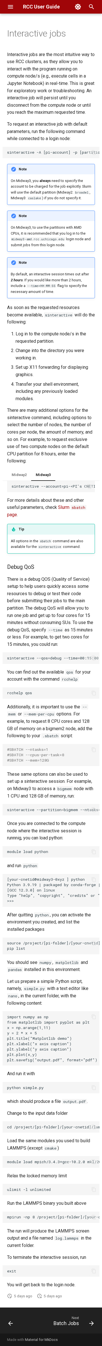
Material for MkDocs (41, 1340)
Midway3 (43, 475)
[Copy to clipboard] (93, 152)
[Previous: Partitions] (11, 1322)
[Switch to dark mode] (78, 6)
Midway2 (19, 475)
